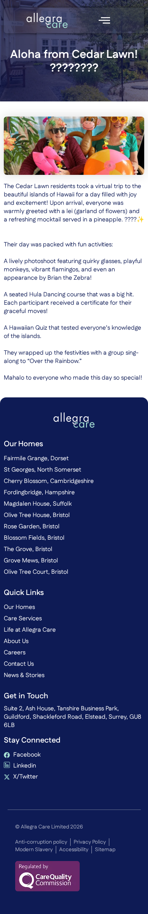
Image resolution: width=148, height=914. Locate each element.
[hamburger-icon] (104, 20)
